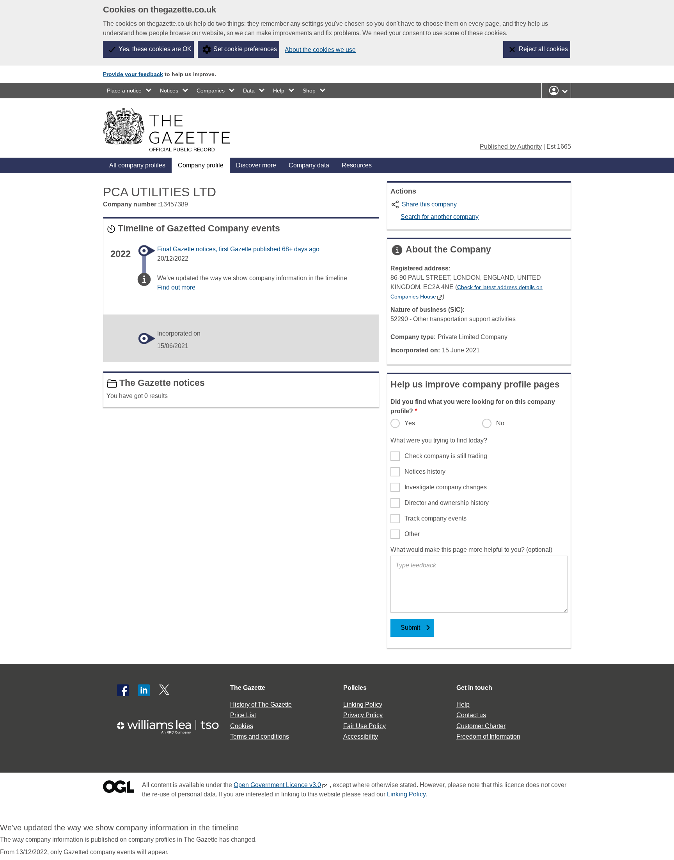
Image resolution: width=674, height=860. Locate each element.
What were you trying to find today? (438, 440)
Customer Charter (481, 726)
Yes (409, 423)
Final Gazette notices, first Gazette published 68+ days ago (238, 249)
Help (278, 90)
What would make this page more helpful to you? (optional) (471, 549)
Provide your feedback (133, 74)
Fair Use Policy (364, 726)
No (500, 423)
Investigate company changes (445, 487)
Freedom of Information (488, 736)
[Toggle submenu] (149, 90)
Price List (243, 715)
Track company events (435, 518)
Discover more (256, 165)
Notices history (424, 471)
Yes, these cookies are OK (155, 49)
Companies (211, 90)
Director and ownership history (446, 502)
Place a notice (124, 90)
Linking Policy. (407, 794)
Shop (309, 90)
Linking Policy (362, 704)
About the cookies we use (320, 49)
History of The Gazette (261, 704)
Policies (355, 687)
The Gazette (247, 687)
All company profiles (137, 165)
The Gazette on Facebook (123, 690)
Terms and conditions (259, 736)
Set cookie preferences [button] (245, 49)
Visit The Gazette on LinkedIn (144, 690)
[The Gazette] (166, 129)
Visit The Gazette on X (165, 690)
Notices (169, 90)
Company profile (200, 165)
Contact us (471, 715)
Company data (309, 165)
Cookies (241, 726)
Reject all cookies (543, 49)
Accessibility (360, 736)
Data (249, 90)
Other (412, 534)
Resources (357, 165)
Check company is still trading (445, 456)
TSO (172, 724)
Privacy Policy (363, 715)
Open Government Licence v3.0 (277, 785)
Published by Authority (511, 146)
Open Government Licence (118, 788)
